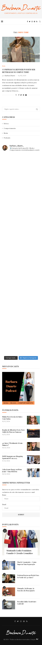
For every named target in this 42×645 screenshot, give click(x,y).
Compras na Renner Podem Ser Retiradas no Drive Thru (18, 70)
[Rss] (36, 21)
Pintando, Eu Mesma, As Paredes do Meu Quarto (26, 589)
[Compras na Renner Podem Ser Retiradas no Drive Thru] (21, 49)
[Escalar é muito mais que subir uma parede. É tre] (21, 343)
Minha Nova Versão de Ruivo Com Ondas (12, 418)
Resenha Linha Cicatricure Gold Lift (26, 603)
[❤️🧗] (21, 209)
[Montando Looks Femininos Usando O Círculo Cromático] (21, 542)
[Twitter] (29, 21)
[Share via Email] (26, 95)
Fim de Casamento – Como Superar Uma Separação (26, 563)
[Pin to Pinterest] (23, 95)
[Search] (40, 21)
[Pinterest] (34, 21)
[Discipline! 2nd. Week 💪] (21, 186)
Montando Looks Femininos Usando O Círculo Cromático (19, 552)
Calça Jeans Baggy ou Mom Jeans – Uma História (12, 470)
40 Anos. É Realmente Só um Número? (12, 444)
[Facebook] (27, 21)
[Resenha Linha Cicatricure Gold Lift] (8, 605)
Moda (6, 133)
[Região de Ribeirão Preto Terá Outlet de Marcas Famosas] (33, 433)
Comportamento (10, 128)
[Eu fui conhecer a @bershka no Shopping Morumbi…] (21, 276)
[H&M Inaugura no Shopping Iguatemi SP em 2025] (33, 459)
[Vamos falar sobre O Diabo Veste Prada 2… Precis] (21, 231)
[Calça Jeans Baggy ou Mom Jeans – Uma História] (33, 472)
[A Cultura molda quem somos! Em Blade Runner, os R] (21, 298)
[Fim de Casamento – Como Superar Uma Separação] (8, 565)
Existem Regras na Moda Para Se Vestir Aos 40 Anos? (28, 576)
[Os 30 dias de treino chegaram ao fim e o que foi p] (21, 164)
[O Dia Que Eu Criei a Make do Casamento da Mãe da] (21, 321)
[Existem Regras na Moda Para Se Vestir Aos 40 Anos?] (8, 578)
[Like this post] (16, 95)
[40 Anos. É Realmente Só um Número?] (33, 446)
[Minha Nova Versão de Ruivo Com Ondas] (33, 420)
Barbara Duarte (10, 76)
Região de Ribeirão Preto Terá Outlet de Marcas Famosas (13, 431)
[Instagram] (32, 21)
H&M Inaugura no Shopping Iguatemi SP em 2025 (12, 457)
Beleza (6, 124)
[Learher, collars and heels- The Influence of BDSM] (21, 254)
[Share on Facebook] (18, 95)
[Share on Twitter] (21, 95)
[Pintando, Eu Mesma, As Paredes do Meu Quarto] (8, 591)
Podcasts (7, 138)
